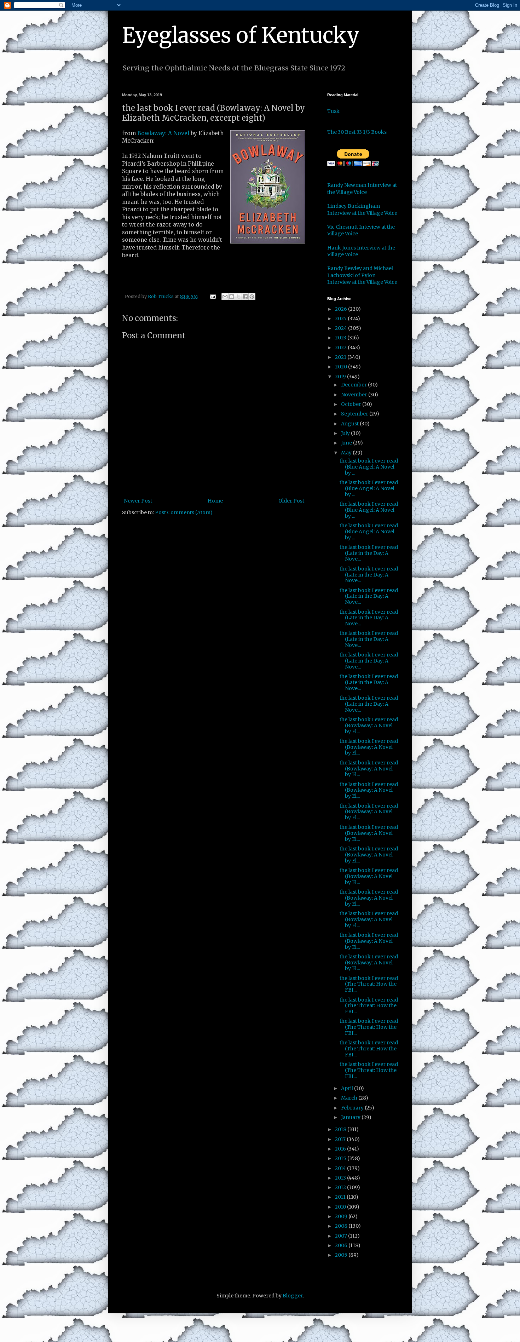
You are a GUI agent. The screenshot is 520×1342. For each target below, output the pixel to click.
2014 (341, 1168)
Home (215, 501)
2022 (341, 347)
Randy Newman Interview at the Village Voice (362, 188)
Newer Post (138, 501)
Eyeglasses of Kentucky (240, 35)
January (351, 1117)
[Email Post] (212, 296)
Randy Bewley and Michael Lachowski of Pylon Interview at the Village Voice (362, 275)
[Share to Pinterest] (251, 296)
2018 (341, 1129)
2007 (341, 1236)
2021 (341, 357)
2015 (341, 1158)
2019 (341, 376)
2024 (341, 328)
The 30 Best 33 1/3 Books (357, 132)
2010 (341, 1207)
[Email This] (225, 296)
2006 (341, 1245)
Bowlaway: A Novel (164, 133)
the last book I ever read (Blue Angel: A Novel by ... (369, 467)
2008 (341, 1226)
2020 (341, 366)
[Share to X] (238, 296)
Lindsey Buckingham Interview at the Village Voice (362, 209)
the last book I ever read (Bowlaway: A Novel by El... (369, 725)
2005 (341, 1255)
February (353, 1108)
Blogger (293, 1295)
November (354, 394)
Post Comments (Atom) (184, 512)
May (347, 452)
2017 (341, 1139)
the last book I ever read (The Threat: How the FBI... (369, 984)
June (347, 443)
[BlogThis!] (231, 296)
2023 (341, 337)
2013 (341, 1178)
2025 (341, 318)
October (351, 404)
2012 (341, 1187)
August (350, 423)
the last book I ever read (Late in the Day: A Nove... (369, 553)
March (349, 1098)
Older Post (291, 501)
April (347, 1088)
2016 (341, 1149)
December (354, 385)
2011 (341, 1197)
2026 (341, 309)
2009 (341, 1216)
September (355, 414)
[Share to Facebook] (245, 296)
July (346, 433)
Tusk (333, 111)
